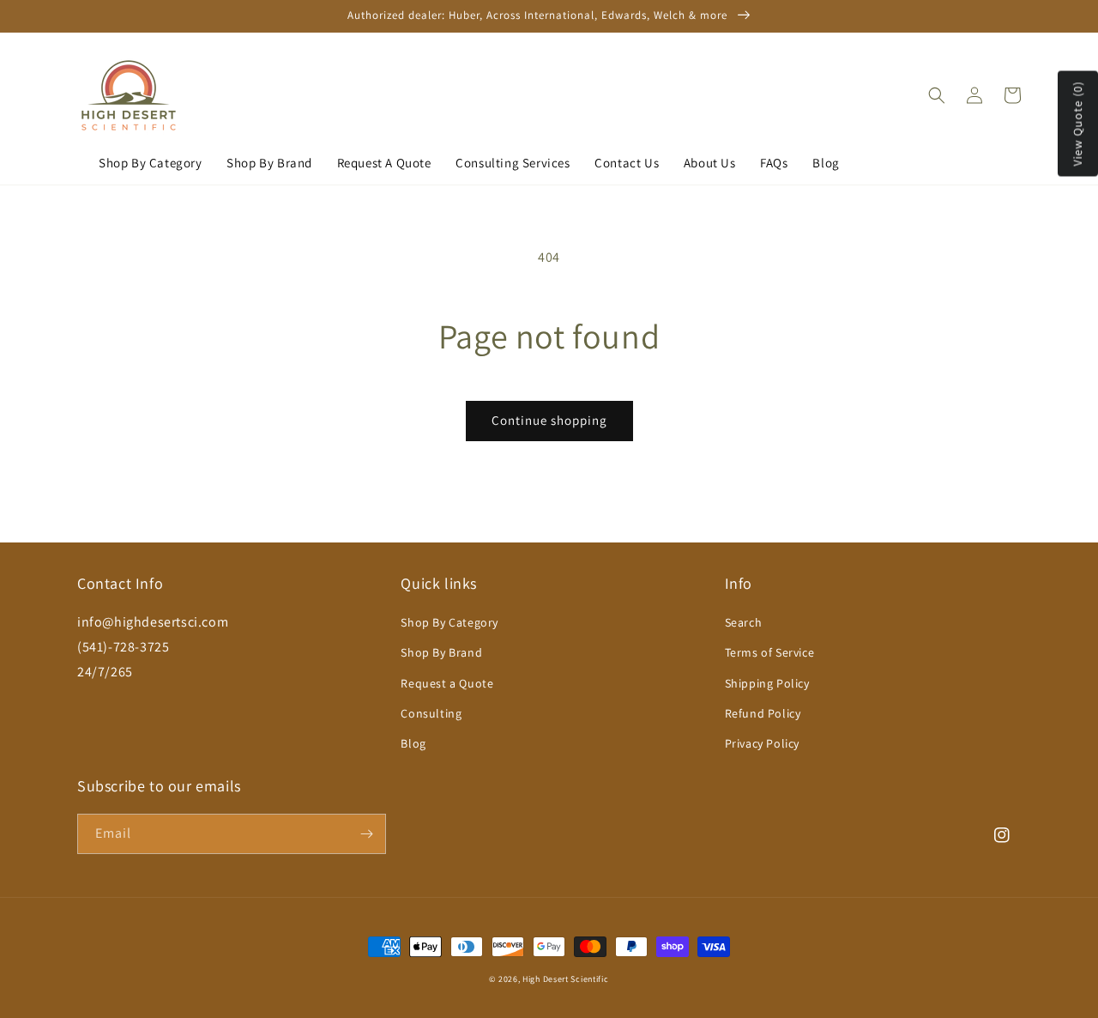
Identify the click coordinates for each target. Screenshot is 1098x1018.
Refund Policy (763, 713)
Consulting (431, 713)
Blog (825, 163)
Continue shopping (549, 420)
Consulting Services (512, 163)
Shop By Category (150, 163)
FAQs (773, 163)
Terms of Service (770, 652)
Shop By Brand (269, 163)
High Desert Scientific (565, 979)
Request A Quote (384, 163)
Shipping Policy (767, 683)
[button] (937, 95)
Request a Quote (447, 683)
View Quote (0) (1077, 124)
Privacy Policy (762, 743)
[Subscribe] (366, 834)
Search (744, 622)
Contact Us (626, 163)
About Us (710, 163)
